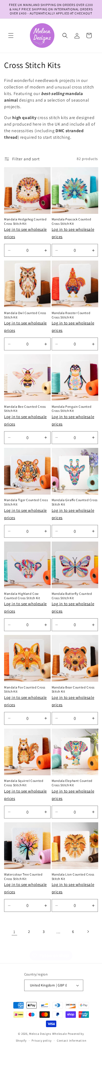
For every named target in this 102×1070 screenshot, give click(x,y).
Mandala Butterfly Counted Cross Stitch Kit (72, 596)
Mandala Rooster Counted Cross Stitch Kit (71, 315)
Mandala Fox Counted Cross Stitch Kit (24, 689)
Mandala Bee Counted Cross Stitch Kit (25, 408)
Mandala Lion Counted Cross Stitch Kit (73, 876)
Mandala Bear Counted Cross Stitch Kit (73, 689)
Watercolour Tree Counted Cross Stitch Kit (23, 876)
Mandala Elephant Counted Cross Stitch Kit (72, 783)
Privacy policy (42, 1040)
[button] (11, 35)
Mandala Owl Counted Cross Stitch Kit (25, 315)
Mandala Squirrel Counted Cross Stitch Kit (23, 783)
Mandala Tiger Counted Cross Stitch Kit (26, 502)
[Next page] (88, 932)
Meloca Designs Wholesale (48, 1034)
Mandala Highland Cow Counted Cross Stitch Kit (22, 596)
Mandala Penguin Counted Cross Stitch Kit (72, 408)
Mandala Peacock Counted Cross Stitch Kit (71, 221)
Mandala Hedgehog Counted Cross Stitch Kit (25, 221)
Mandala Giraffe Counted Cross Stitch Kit (75, 502)
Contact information (71, 1040)
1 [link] (14, 931)
